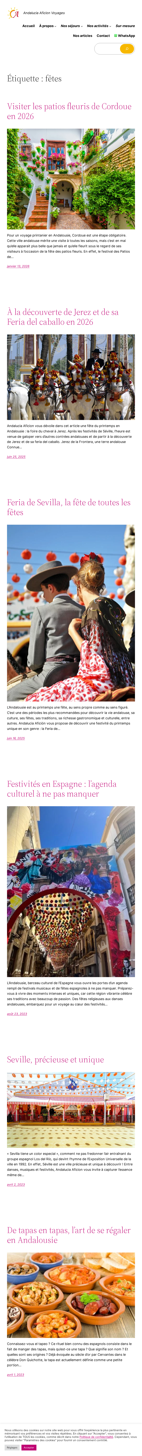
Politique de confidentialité (96, 1437)
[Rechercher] (127, 49)
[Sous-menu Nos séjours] (82, 26)
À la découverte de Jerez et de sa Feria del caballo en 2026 (63, 317)
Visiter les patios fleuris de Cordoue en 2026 (69, 111)
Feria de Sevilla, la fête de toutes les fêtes (69, 507)
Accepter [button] (29, 1447)
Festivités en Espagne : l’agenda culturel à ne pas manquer (62, 788)
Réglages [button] (12, 1447)
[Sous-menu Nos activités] (110, 26)
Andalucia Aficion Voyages (44, 13)
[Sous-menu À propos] (55, 26)
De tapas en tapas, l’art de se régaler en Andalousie (69, 1235)
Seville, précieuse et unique (55, 1059)
